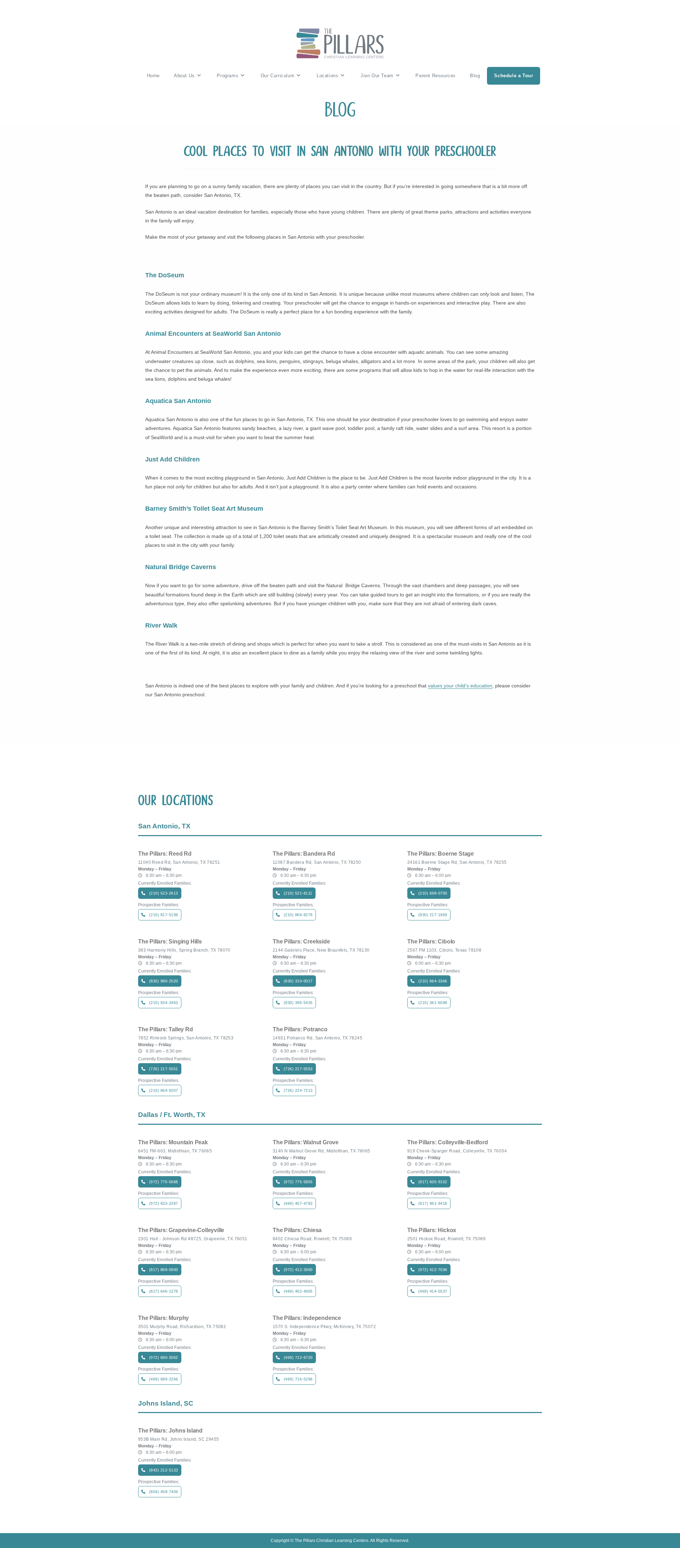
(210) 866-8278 (298, 915)
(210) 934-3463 (163, 1002)
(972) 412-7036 (432, 1270)
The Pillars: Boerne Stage (440, 853)
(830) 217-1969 (432, 915)
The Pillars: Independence (307, 1318)
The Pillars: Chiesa (297, 1230)
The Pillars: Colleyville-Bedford (447, 1142)
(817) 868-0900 (163, 1270)
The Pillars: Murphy (163, 1318)
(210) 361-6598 (432, 1002)
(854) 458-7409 (163, 1492)
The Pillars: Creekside (301, 941)
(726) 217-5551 (163, 1069)
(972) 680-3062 (163, 1357)
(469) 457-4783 (298, 1203)
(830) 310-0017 (298, 981)
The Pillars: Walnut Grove (306, 1142)
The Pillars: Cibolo (431, 941)
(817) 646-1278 (163, 1291)
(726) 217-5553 (298, 1069)
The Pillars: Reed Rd (165, 853)
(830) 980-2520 (163, 981)
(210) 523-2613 (163, 893)
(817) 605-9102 (432, 1182)
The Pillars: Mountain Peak (173, 1142)
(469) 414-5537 (432, 1291)
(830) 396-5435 (298, 1002)
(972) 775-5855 (298, 1182)
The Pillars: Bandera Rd (304, 853)
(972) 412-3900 (298, 1270)
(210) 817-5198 (163, 915)
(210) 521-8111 (298, 893)
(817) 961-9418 (432, 1203)
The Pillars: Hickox (431, 1230)
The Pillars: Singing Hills (170, 941)
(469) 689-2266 (163, 1379)
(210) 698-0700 (432, 893)
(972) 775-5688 (163, 1182)
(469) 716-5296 (298, 1379)
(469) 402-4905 (298, 1291)
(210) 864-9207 (163, 1090)
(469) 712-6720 (298, 1357)
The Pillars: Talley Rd (165, 1029)
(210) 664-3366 (432, 981)
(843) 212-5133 (163, 1470)
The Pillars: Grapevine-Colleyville (181, 1230)
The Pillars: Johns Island (170, 1430)
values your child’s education (460, 685)
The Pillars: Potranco (300, 1029)
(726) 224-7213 (298, 1090)
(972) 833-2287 (163, 1203)
